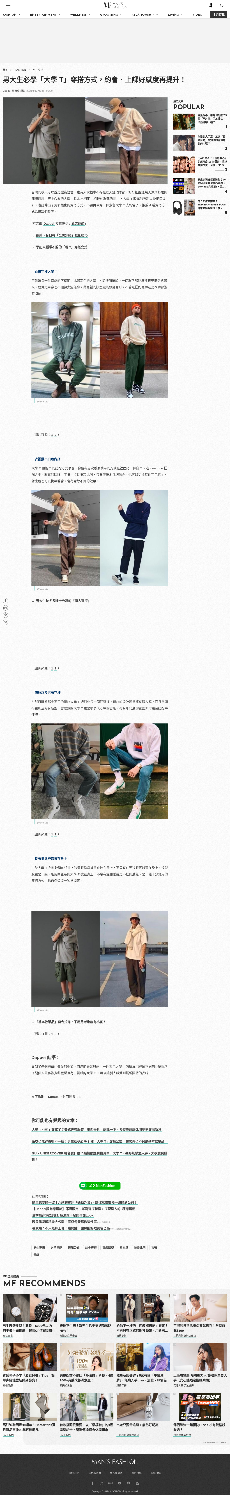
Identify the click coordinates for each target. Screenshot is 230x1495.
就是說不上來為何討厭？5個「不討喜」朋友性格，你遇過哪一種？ (212, 119)
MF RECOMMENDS (44, 1284)
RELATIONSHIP (143, 14)
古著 (154, 1247)
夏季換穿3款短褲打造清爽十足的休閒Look (62, 1215)
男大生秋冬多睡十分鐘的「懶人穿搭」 (63, 601)
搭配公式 (73, 1247)
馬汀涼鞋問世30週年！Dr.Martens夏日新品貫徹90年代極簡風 (29, 1427)
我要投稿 (156, 1472)
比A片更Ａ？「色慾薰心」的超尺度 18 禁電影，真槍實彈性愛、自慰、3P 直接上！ (212, 162)
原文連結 (78, 223)
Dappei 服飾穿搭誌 (14, 90)
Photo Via (42, 401)
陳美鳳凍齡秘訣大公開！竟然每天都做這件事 (64, 1222)
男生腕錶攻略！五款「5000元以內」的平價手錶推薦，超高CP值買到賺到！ (29, 1328)
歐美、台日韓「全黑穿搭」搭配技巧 (62, 235)
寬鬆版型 (108, 1247)
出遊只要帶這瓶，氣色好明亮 (137, 1425)
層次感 (124, 1247)
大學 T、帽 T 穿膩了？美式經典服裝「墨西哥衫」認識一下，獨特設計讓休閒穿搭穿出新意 (96, 1129)
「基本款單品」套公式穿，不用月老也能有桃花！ (70, 1022)
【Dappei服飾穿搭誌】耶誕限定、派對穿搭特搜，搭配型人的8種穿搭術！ (85, 1209)
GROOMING (109, 14)
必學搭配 (56, 1247)
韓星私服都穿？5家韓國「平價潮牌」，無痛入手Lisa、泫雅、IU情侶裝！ (141, 1378)
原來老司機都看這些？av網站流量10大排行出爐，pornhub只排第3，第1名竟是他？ (212, 183)
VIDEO (197, 14)
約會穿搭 (91, 1247)
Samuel (53, 1097)
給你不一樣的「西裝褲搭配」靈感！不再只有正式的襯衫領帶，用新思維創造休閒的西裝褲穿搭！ (142, 1328)
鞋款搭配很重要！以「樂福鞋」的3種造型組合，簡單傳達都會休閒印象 (86, 1427)
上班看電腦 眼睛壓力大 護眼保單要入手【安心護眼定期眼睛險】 (200, 1378)
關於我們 (74, 1472)
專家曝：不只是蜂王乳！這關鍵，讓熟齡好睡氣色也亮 (71, 1228)
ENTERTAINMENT (43, 14)
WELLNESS (78, 14)
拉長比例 (140, 1247)
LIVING (173, 14)
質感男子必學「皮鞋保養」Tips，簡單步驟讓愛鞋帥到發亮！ (29, 1378)
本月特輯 (219, 14)
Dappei (48, 223)
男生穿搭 (38, 69)
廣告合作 (137, 1472)
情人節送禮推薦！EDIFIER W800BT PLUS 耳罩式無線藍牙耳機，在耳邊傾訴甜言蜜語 (212, 205)
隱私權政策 (94, 1472)
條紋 (36, 1254)
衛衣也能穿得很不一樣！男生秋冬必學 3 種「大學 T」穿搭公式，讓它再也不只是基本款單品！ (100, 1141)
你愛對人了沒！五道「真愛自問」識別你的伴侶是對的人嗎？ (211, 140)
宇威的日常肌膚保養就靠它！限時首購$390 (199, 1328)
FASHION (10, 14)
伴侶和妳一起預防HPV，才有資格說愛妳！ (199, 1427)
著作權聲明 (116, 1472)
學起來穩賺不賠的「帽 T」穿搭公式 (61, 247)
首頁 (5, 69)
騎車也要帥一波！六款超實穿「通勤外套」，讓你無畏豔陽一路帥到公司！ (84, 1202)
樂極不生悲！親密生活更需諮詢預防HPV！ (85, 1328)
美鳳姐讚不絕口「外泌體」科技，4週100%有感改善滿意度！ (86, 1378)
